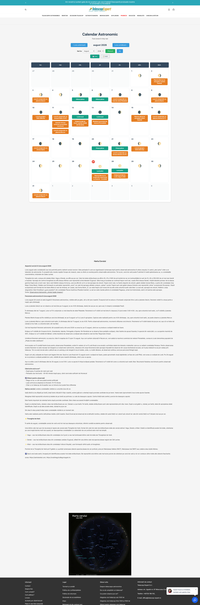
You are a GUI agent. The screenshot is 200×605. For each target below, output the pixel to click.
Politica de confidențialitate (71, 590)
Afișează (110, 51)
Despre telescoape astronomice (111, 586)
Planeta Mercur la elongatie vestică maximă (159, 81)
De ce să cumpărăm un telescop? (111, 590)
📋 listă (105, 56)
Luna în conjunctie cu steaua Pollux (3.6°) (60, 117)
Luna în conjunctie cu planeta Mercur (60, 131)
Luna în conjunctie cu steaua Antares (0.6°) (120, 153)
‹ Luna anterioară (79, 45)
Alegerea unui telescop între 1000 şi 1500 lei (115, 601)
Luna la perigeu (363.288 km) (41, 117)
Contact (27, 586)
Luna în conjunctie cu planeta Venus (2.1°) (159, 117)
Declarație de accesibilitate (71, 597)
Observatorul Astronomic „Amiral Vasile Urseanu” (46, 292)
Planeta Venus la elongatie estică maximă (139, 118)
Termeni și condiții (68, 586)
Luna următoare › (121, 45)
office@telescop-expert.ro (152, 598)
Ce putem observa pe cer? (109, 594)
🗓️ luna (94, 56)
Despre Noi (29, 589)
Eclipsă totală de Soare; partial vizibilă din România (80, 123)
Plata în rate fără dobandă (34, 604)
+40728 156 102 (149, 593)
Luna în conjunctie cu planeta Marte (159, 100)
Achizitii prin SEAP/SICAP (33, 601)
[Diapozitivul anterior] (25, 2)
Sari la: (79, 51)
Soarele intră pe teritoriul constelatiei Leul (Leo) (60, 124)
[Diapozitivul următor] (172, 2)
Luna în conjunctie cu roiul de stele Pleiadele (120, 100)
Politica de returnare (69, 594)
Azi (120, 51)
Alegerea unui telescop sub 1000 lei (112, 597)
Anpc (64, 601)
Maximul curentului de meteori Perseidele (100, 122)
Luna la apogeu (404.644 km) (139, 148)
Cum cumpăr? (29, 592)
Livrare (27, 598)
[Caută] (25, 9)
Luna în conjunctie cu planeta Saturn (40, 100)
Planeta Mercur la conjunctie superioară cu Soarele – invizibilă (100, 177)
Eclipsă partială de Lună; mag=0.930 (120, 175)
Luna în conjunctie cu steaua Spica (40, 148)
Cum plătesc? (29, 595)
